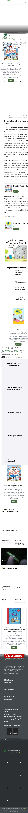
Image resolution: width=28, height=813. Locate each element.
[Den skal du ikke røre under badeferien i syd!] (20, 595)
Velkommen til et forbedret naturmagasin (9, 698)
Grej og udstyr (5, 540)
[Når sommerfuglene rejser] (14, 521)
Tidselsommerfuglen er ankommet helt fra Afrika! (15, 436)
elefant (12, 357)
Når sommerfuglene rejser (9, 530)
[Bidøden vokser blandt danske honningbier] (15, 377)
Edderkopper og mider (21, 279)
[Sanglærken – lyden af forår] (10, 290)
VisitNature (17, 810)
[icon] (5, 751)
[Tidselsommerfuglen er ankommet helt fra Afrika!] (15, 425)
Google (16, 351)
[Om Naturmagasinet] (20, 690)
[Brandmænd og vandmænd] (10, 273)
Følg (15, 728)
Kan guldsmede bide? (7, 601)
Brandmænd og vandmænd (19, 273)
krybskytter (19, 357)
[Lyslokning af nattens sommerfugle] (14, 556)
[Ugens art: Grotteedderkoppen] (10, 282)
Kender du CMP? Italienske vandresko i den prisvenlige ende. (19, 543)
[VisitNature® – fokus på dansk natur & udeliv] (20, 681)
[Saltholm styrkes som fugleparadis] (15, 449)
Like (9, 728)
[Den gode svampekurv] (7, 536)
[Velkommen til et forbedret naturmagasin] (20, 698)
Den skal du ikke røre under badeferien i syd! (20, 601)
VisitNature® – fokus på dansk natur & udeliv (8, 680)
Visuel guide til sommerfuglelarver (20, 298)
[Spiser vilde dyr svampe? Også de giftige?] (14, 578)
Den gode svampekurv (7, 542)
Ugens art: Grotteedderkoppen (20, 281)
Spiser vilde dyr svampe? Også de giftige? (12, 588)
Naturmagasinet (6, 350)
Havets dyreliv (19, 270)
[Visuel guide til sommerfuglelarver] (10, 298)
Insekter (17, 295)
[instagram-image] (7, 762)
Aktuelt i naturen (20, 287)
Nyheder (4, 37)
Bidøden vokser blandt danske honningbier (14, 388)
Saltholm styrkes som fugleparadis (13, 461)
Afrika (7, 357)
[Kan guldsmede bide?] (7, 595)
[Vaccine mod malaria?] (15, 402)
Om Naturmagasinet (9, 688)
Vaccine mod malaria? (14, 412)
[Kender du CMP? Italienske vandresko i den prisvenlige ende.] (20, 536)
